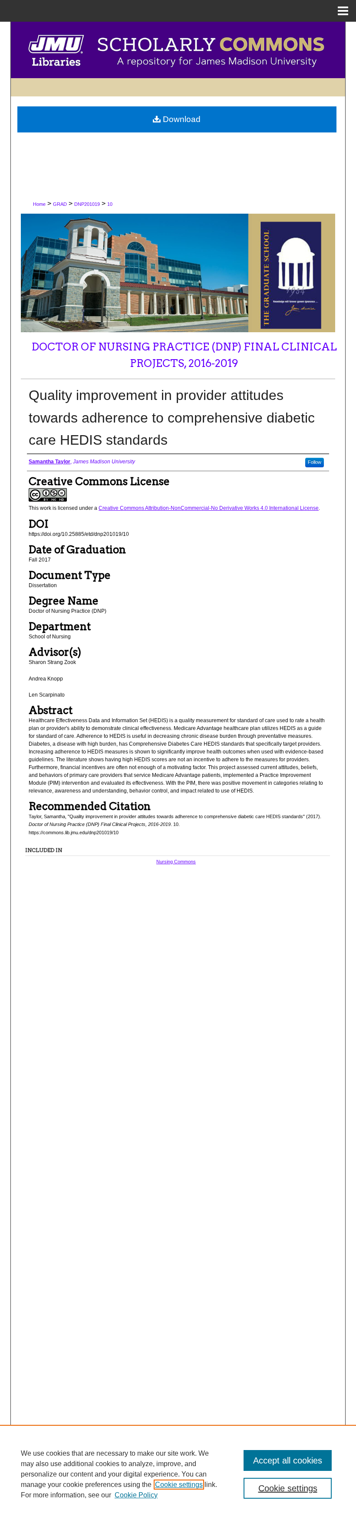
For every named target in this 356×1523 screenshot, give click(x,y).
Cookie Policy (136, 1495)
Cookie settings (179, 1484)
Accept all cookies (287, 1460)
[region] (178, 1474)
